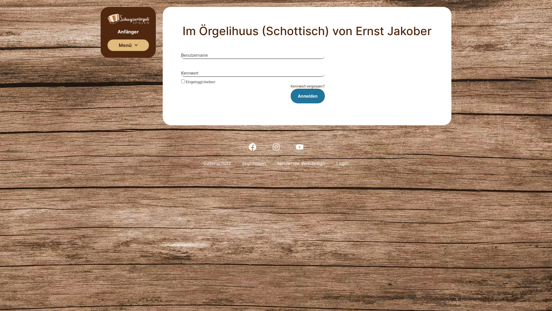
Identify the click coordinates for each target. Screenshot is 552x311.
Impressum (254, 163)
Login (342, 163)
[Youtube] (299, 147)
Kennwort (189, 73)
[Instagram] (276, 147)
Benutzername (194, 55)
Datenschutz (217, 163)
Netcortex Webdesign (301, 163)
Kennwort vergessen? (308, 86)
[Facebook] (252, 147)
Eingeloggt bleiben (200, 81)
